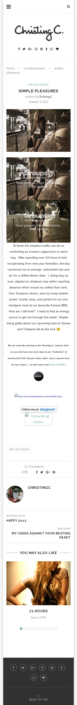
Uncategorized (34, 68)
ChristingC (45, 96)
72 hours (38, 611)
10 (56, 628)
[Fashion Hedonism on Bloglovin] (38, 409)
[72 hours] (38, 583)
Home (10, 68)
